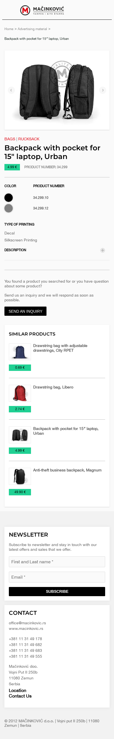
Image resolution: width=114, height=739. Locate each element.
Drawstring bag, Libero (53, 387)
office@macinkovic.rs (27, 623)
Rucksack (28, 139)
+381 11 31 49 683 (25, 650)
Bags (9, 139)
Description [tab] (15, 250)
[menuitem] (103, 10)
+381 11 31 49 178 (25, 639)
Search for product (103, 10)
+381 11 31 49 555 (25, 656)
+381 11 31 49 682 (25, 644)
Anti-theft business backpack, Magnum (67, 470)
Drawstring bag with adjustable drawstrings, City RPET (60, 348)
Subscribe (57, 591)
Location (17, 690)
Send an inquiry (25, 311)
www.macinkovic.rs (26, 628)
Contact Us (20, 695)
